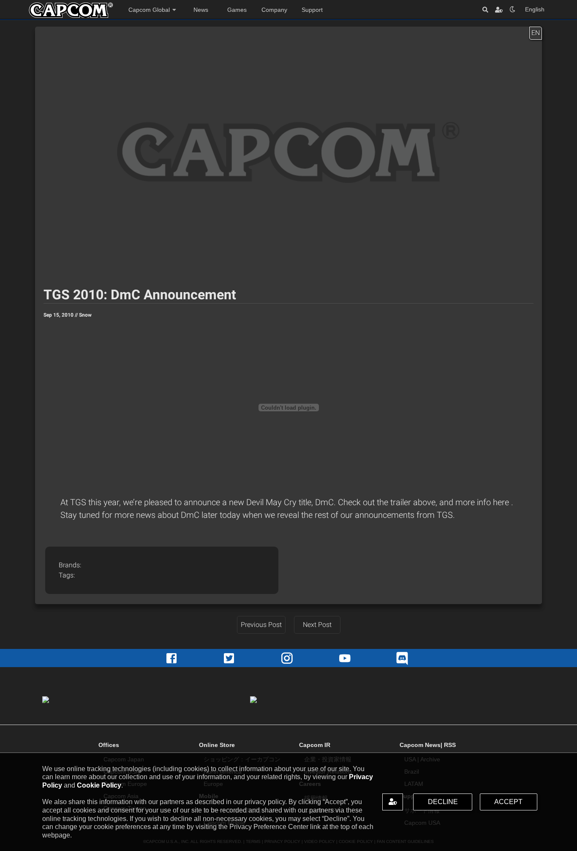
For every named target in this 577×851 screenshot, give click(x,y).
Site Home (71, 10)
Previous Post (261, 625)
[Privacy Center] (499, 9)
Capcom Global (149, 9)
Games (237, 9)
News (200, 9)
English (534, 9)
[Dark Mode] (512, 9)
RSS (450, 745)
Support (312, 9)
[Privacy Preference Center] (392, 802)
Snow (85, 315)
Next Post (317, 625)
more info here (483, 502)
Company (274, 9)
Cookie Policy (99, 785)
